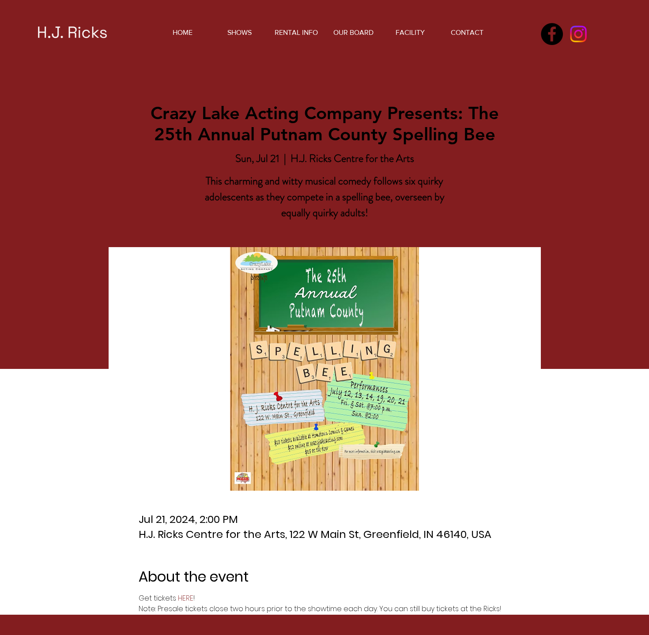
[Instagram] (578, 34)
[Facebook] (552, 34)
